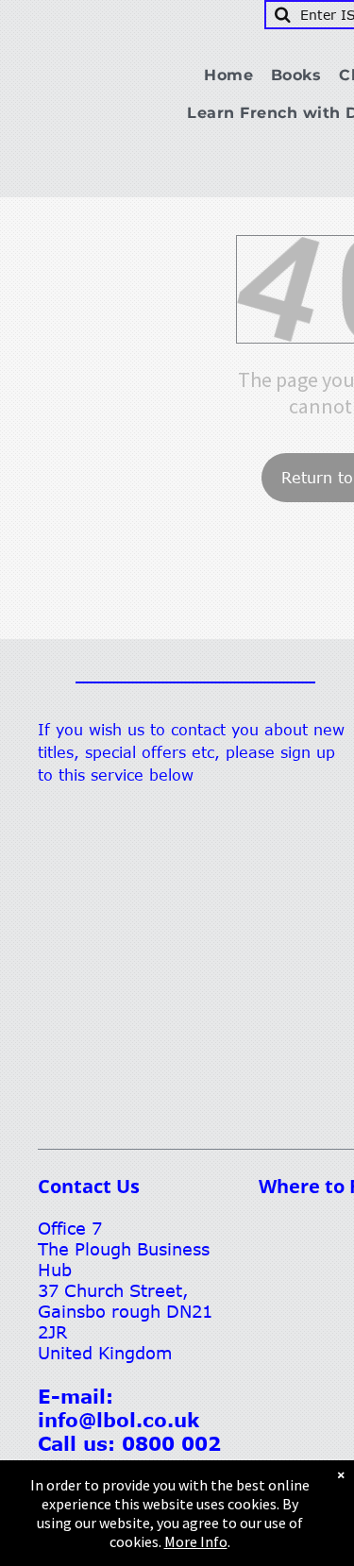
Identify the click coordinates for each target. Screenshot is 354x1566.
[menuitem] (235, 75)
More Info (196, 1541)
